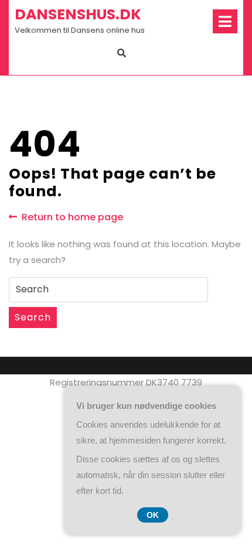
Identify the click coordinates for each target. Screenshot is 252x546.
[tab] (225, 21)
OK (153, 515)
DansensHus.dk (78, 14)
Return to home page (72, 217)
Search (33, 317)
